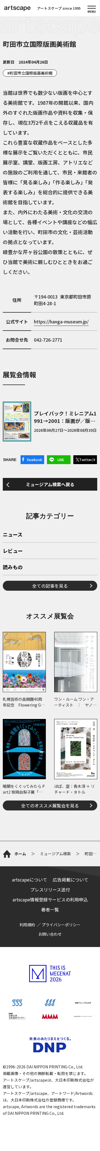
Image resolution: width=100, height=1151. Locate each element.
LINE (61, 459)
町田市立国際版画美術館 (31, 73)
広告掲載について (70, 879)
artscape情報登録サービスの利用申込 (50, 899)
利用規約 (27, 924)
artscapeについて (29, 879)
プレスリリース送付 (50, 889)
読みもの (13, 567)
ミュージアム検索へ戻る (50, 484)
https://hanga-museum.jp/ (61, 321)
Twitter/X (87, 459)
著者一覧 (50, 909)
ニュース (12, 535)
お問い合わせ (50, 934)
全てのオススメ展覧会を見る (50, 805)
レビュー (13, 551)
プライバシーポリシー (61, 924)
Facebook (34, 459)
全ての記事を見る (50, 585)
